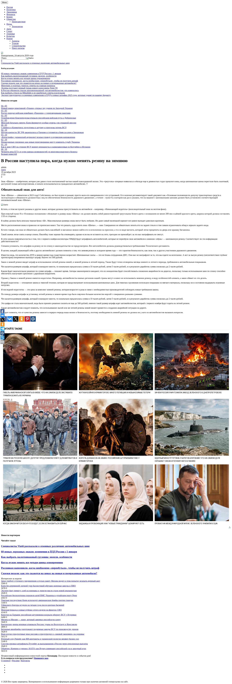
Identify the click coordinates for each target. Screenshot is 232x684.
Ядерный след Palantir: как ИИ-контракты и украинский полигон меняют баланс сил (40, 639)
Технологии (17, 26)
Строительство (19, 46)
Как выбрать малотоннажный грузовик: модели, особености (29, 76)
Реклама (15, 660)
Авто (8, 29)
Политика (11, 9)
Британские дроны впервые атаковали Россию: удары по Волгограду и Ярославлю (39, 624)
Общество (11, 19)
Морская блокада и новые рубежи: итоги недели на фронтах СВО (31, 610)
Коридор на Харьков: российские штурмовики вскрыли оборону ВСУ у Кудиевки (38, 615)
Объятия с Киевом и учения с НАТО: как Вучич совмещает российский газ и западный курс (43, 648)
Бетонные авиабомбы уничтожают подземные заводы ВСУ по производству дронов (39, 629)
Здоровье (10, 34)
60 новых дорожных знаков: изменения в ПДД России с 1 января (31, 73)
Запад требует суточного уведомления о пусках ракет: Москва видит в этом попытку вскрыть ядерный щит (50, 581)
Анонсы (15, 41)
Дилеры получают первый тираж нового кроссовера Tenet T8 (29, 88)
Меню (4, 2)
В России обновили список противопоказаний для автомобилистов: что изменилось (40, 90)
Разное (9, 38)
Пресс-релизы (18, 48)
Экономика (11, 12)
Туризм (15, 43)
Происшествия (18, 22)
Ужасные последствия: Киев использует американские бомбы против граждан (37, 600)
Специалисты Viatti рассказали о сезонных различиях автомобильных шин (35, 63)
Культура (10, 36)
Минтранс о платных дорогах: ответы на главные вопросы (28, 85)
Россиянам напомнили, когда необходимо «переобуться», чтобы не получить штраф (39, 81)
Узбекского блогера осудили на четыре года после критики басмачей (32, 605)
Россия (9, 7)
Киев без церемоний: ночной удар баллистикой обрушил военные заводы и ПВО (38, 586)
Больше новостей (9, 154)
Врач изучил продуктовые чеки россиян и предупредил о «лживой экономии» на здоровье (42, 634)
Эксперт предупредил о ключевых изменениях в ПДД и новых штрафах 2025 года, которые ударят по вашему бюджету (56, 95)
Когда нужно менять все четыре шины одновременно (25, 78)
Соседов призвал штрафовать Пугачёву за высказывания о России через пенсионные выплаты (44, 644)
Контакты (25, 660)
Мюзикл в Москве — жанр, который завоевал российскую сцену (31, 619)
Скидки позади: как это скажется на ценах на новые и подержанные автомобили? (38, 83)
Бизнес (9, 17)
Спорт (9, 31)
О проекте (5, 660)
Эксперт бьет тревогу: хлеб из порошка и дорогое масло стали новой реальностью (39, 590)
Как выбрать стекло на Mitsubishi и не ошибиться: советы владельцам (33, 93)
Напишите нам (41, 658)
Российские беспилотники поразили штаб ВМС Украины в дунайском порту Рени (39, 595)
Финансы (10, 14)
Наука (9, 24)
